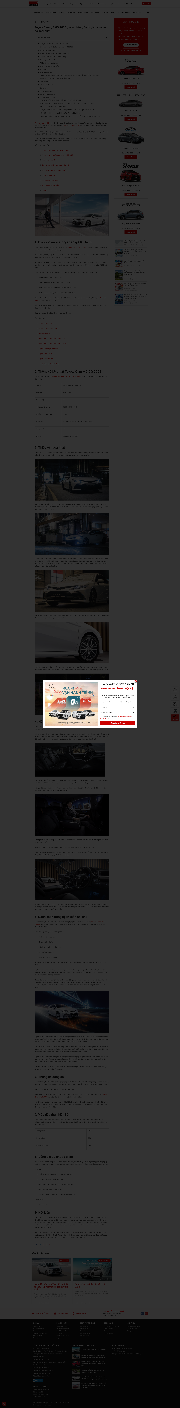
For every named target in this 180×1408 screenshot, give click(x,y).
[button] (136, 681)
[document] (90, 704)
